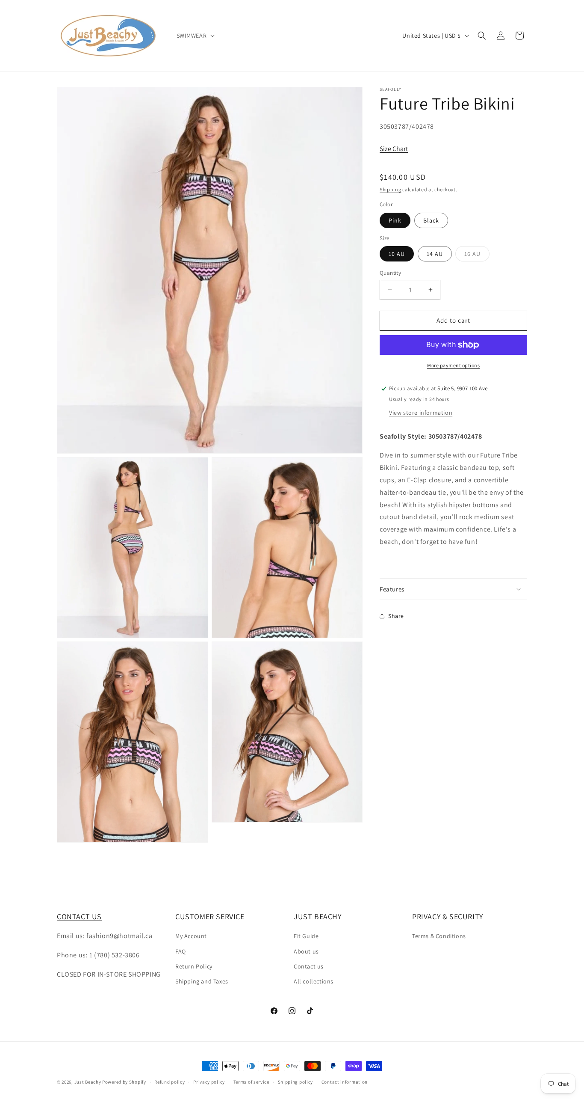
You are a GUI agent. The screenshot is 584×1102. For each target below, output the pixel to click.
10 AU (397, 254)
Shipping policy (295, 1082)
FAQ (180, 951)
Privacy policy (209, 1082)
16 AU (477, 255)
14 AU (435, 254)
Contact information (344, 1082)
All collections (313, 981)
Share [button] (396, 615)
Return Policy (193, 966)
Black (431, 220)
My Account (191, 936)
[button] (194, 36)
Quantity (390, 272)
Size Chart (394, 148)
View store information (420, 412)
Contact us (309, 966)
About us (306, 951)
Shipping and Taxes (201, 981)
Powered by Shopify (124, 1082)
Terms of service (251, 1082)
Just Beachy (88, 1082)
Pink (395, 220)
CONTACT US (79, 916)
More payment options (453, 365)
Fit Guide (306, 936)
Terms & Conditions (439, 936)
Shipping (390, 189)
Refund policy (169, 1082)
